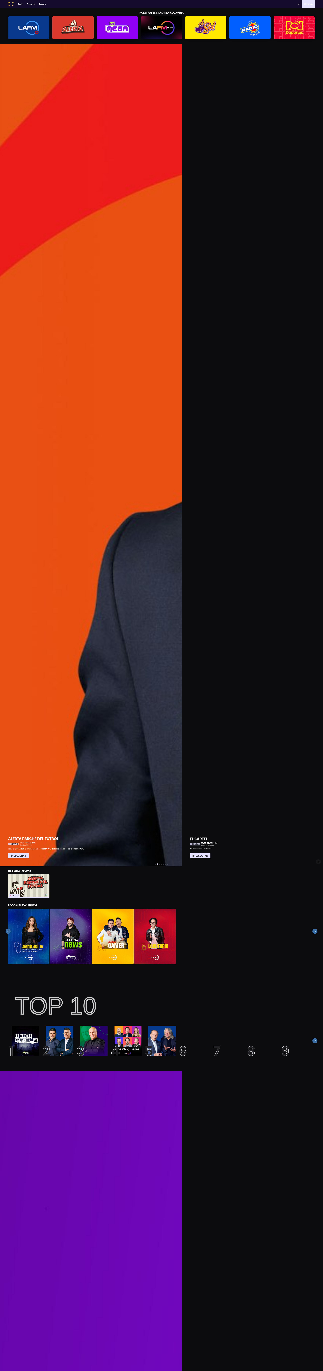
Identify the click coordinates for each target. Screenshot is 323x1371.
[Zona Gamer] (113, 936)
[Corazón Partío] (281, 936)
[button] (3, 455)
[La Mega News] (71, 936)
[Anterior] (8, 931)
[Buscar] (299, 4)
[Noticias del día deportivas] (195, 1041)
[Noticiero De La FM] (229, 1041)
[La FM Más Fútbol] (58, 1041)
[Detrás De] (197, 936)
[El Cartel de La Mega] (24, 1041)
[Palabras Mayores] (92, 1041)
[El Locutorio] (155, 936)
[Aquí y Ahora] (297, 1041)
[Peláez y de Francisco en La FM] (160, 1041)
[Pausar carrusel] (318, 861)
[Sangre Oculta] (28, 936)
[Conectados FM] (239, 936)
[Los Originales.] (126, 1041)
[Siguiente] (314, 931)
